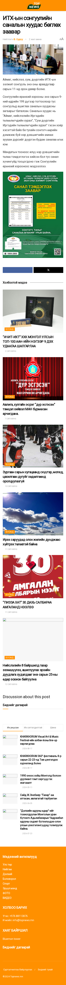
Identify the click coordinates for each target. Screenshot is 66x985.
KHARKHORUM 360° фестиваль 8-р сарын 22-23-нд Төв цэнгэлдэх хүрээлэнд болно (40, 760)
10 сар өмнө (11, 486)
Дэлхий (7, 874)
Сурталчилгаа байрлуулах (17, 969)
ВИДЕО (7, 897)
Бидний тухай (45, 969)
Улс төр (7, 864)
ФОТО (6, 893)
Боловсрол (9, 878)
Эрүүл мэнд (10, 888)
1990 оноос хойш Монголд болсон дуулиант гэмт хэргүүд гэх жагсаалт (40, 779)
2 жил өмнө (35, 39)
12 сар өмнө (11, 684)
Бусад (10, 329)
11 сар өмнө (11, 549)
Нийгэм (7, 869)
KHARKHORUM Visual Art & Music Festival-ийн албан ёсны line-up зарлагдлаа (39, 740)
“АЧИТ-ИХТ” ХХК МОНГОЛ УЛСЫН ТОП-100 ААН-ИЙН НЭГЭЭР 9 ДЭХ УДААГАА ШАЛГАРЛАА (28, 341)
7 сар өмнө (10, 419)
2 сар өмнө (10, 351)
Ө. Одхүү (18, 39)
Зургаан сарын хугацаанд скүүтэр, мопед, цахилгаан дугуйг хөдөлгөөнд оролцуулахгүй (33, 476)
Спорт (6, 883)
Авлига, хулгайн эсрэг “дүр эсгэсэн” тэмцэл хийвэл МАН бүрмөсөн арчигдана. (29, 409)
